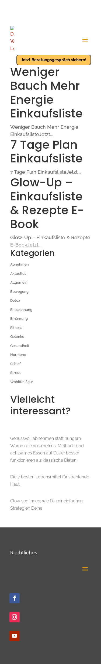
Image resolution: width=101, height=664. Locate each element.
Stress (15, 373)
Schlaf (15, 364)
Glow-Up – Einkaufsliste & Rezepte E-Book (47, 203)
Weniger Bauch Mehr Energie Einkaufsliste (46, 93)
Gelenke (17, 337)
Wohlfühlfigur (21, 382)
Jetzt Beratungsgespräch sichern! (53, 59)
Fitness (16, 328)
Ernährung (19, 319)
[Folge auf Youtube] (14, 636)
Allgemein (18, 282)
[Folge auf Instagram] (14, 617)
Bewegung (19, 292)
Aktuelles (18, 274)
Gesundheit (19, 346)
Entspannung (21, 310)
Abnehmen (19, 264)
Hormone (18, 355)
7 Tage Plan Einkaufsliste (46, 152)
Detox (15, 300)
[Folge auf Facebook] (14, 598)
